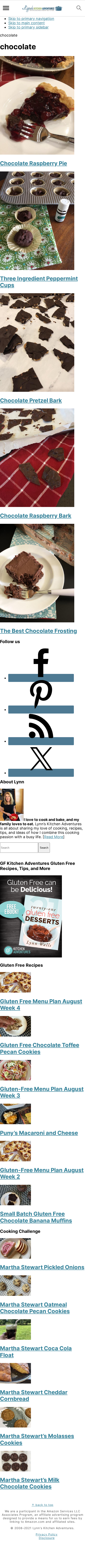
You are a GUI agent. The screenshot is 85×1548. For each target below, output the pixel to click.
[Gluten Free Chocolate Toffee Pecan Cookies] (15, 1035)
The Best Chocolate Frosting (38, 630)
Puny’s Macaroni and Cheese (39, 1133)
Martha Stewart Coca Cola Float (36, 1351)
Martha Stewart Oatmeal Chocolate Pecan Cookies (35, 1308)
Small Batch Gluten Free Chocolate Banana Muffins (36, 1217)
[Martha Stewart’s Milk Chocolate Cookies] (15, 1470)
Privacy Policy (47, 1534)
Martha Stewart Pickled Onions (42, 1267)
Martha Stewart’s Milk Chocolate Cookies (29, 1483)
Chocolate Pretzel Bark (31, 400)
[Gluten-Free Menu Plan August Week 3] (15, 1079)
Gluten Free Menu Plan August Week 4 (41, 1004)
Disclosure (47, 1538)
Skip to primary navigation (31, 18)
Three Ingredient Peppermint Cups (39, 281)
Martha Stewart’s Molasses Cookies (37, 1439)
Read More (53, 837)
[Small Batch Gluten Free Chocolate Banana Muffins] (15, 1204)
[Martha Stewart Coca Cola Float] (15, 1338)
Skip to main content (26, 23)
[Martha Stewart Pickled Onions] (15, 1257)
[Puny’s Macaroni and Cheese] (15, 1123)
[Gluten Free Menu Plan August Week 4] (15, 991)
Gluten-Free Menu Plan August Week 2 (42, 1173)
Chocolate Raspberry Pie (33, 163)
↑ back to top (42, 1505)
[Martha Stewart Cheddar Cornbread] (15, 1382)
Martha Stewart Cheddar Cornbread (33, 1395)
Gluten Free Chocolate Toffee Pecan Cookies (39, 1048)
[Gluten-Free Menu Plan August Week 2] (15, 1160)
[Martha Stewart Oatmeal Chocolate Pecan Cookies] (15, 1294)
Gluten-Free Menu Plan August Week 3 (42, 1092)
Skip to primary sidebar (28, 27)
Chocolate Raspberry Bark (35, 515)
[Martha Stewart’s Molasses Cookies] (15, 1426)
